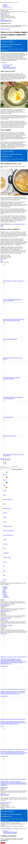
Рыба (4, 593)
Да (1, 259)
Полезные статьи (8, 21)
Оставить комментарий (17, 469)
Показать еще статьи (5, 458)
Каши (4, 590)
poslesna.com (9, 828)
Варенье (5, 586)
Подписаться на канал (5, 29)
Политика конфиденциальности (10, 832)
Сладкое (5, 594)
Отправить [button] (3, 842)
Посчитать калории (5, 794)
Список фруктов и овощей (6, 625)
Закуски (5, 588)
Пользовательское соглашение (10, 833)
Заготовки (5, 587)
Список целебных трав (6, 611)
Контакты (5, 5)
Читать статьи (4, 14)
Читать (2, 226)
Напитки (5, 592)
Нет (1, 261)
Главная (5, 4)
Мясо (4, 591)
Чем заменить (6, 597)
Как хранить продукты (6, 19)
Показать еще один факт (6, 802)
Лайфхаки (5, 595)
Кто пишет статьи (7, 6)
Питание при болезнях (6, 618)
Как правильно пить (5, 605)
